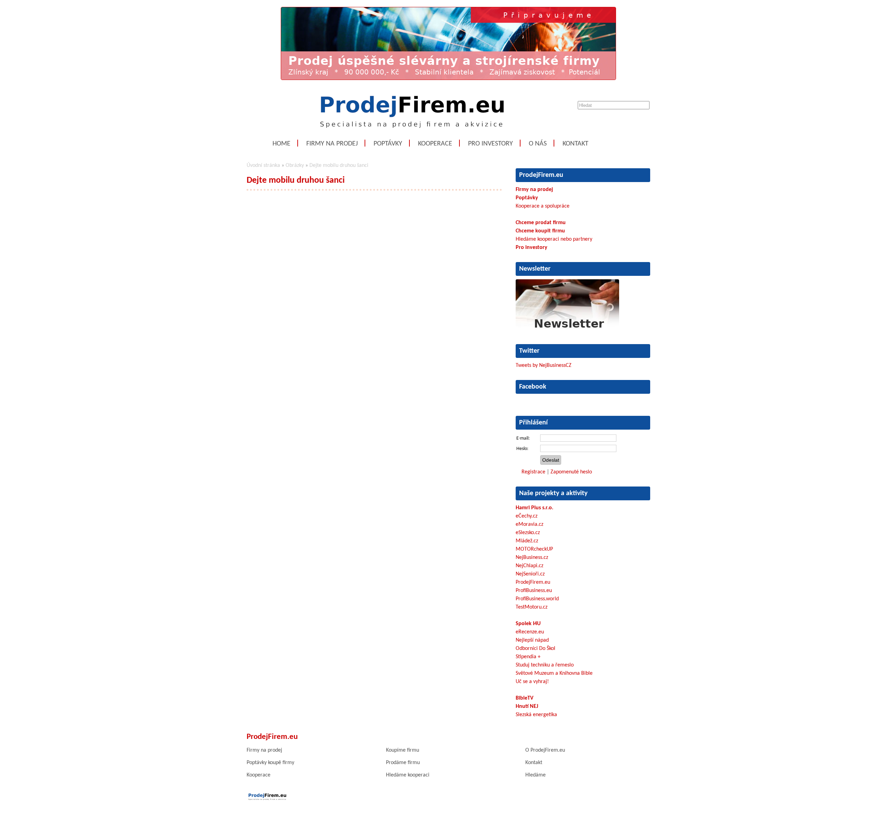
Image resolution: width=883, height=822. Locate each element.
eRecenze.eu (530, 632)
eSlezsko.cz (528, 532)
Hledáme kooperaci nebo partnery (554, 239)
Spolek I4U (528, 623)
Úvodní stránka (263, 165)
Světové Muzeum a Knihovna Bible (554, 673)
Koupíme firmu (402, 750)
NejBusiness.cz (532, 557)
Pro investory (490, 143)
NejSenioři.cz (530, 574)
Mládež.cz (527, 541)
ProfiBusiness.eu (534, 590)
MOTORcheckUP (534, 549)
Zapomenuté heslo (571, 472)
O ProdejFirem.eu (545, 750)
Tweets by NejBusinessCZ (544, 365)
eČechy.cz (526, 516)
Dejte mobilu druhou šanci (338, 165)
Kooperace (435, 143)
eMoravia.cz (529, 524)
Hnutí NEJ (527, 706)
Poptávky (388, 143)
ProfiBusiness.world (537, 599)
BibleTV (524, 698)
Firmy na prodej (332, 143)
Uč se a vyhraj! (532, 681)
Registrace (533, 472)
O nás (538, 143)
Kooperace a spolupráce (542, 206)
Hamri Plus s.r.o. (534, 508)
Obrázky (295, 165)
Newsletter (534, 268)
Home (281, 143)
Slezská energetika (536, 715)
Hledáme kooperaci (407, 775)
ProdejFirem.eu (533, 582)
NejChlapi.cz (529, 566)
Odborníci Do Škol (535, 648)
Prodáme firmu (403, 762)
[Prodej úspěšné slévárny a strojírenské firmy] (448, 78)
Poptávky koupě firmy (270, 762)
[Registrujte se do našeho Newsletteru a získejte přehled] (567, 329)
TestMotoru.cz (531, 607)
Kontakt (575, 143)
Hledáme (535, 775)
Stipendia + (528, 657)
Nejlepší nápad (532, 640)
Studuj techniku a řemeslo (545, 665)
